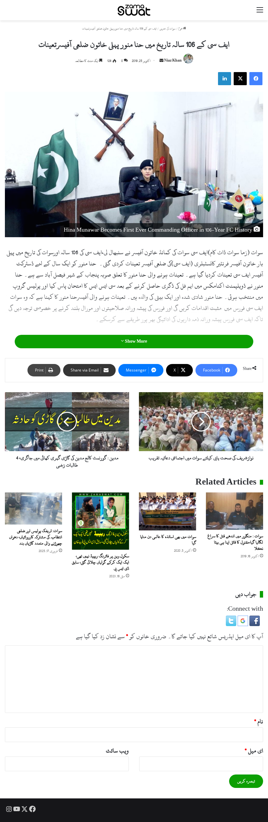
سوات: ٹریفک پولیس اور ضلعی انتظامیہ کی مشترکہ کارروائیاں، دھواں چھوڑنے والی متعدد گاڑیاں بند (35, 537)
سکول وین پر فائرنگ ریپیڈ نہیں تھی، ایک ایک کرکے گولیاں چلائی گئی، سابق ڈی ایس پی (100, 562)
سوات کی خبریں (167, 28)
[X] (240, 78)
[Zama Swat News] (134, 10)
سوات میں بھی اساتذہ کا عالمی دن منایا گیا (168, 540)
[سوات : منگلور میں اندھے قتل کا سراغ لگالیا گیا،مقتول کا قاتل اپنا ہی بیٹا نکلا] (234, 511)
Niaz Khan (173, 61)
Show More (135, 341)
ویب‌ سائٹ (117, 750)
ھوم (180, 28)
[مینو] (260, 12)
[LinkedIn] (224, 78)
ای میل (254, 750)
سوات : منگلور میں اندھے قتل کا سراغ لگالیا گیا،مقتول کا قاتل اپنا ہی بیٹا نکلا (235, 542)
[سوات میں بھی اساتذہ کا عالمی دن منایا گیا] (167, 511)
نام (258, 721)
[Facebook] (255, 78)
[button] (254, 624)
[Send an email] (161, 61)
